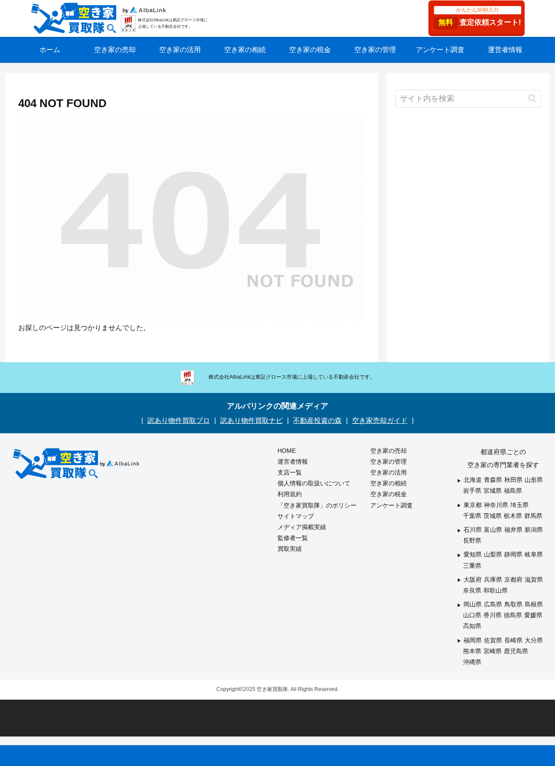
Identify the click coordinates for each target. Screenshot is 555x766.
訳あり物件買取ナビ (251, 420)
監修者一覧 (293, 537)
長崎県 (513, 640)
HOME (287, 450)
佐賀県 (493, 640)
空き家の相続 (388, 483)
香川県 (492, 615)
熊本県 (472, 651)
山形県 (534, 479)
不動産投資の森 (317, 420)
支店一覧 (290, 472)
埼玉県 (519, 504)
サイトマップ (296, 516)
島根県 (534, 604)
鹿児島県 (516, 651)
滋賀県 (534, 579)
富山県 (493, 529)
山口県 (472, 615)
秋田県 (513, 479)
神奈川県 (496, 504)
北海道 (473, 479)
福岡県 (473, 640)
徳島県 (513, 615)
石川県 (473, 529)
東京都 (473, 504)
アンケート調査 (391, 505)
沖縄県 (472, 661)
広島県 (493, 604)
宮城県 (492, 490)
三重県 (472, 565)
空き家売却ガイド (380, 420)
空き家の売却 (388, 450)
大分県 (534, 640)
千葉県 (472, 515)
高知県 (472, 625)
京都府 (513, 579)
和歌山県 (495, 590)
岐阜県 (534, 554)
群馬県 (533, 515)
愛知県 (473, 554)
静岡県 (513, 554)
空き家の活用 (388, 472)
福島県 (513, 490)
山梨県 (493, 554)
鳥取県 (513, 604)
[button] (532, 98)
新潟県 (534, 529)
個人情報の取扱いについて (314, 483)
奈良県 (472, 590)
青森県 (493, 479)
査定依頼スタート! (479, 16)
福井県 (513, 529)
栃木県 (513, 515)
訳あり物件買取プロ (178, 420)
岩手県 (472, 490)
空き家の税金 (388, 494)
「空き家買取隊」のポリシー (317, 505)
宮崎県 (492, 651)
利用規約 (290, 494)
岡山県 (473, 604)
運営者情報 (293, 461)
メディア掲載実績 (302, 527)
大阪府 (473, 579)
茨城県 (492, 515)
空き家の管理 (388, 461)
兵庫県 (493, 579)
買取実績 (290, 548)
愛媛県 (533, 615)
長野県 (472, 540)
